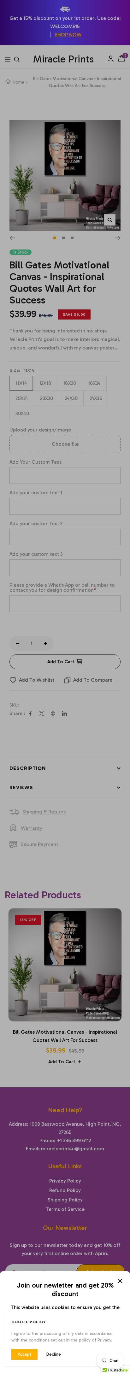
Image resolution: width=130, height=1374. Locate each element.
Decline (53, 1354)
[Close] (120, 1281)
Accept (24, 1354)
